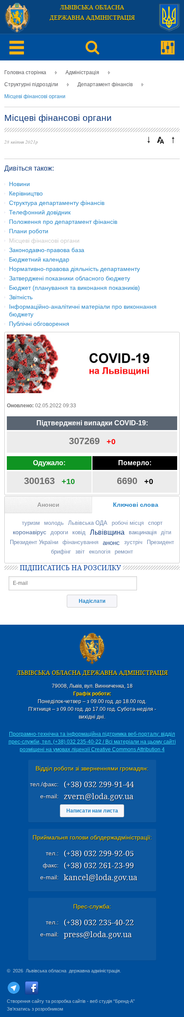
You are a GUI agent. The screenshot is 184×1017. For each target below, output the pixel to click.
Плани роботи (28, 231)
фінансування (80, 542)
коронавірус (29, 532)
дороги (59, 532)
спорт (155, 523)
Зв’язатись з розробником (35, 1008)
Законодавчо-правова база (46, 250)
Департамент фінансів (105, 84)
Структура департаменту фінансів (56, 202)
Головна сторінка (25, 72)
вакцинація (143, 532)
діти (166, 532)
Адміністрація (82, 72)
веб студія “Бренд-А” (112, 1001)
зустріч (133, 542)
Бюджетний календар (39, 259)
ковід (79, 532)
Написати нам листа (92, 811)
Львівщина (107, 532)
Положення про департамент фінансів (63, 221)
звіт (80, 551)
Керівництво (26, 193)
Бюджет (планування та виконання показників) (74, 287)
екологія (99, 551)
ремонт (124, 551)
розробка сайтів (68, 1001)
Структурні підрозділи (31, 84)
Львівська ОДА (87, 523)
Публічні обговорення (39, 323)
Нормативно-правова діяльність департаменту (74, 268)
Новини (19, 184)
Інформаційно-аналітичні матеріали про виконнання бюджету (83, 310)
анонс (111, 542)
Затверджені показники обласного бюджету (69, 278)
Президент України (34, 542)
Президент (160, 542)
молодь (54, 523)
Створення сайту (25, 1001)
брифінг (61, 551)
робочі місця (128, 523)
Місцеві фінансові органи (34, 96)
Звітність (21, 297)
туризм (31, 523)
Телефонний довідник (40, 212)
